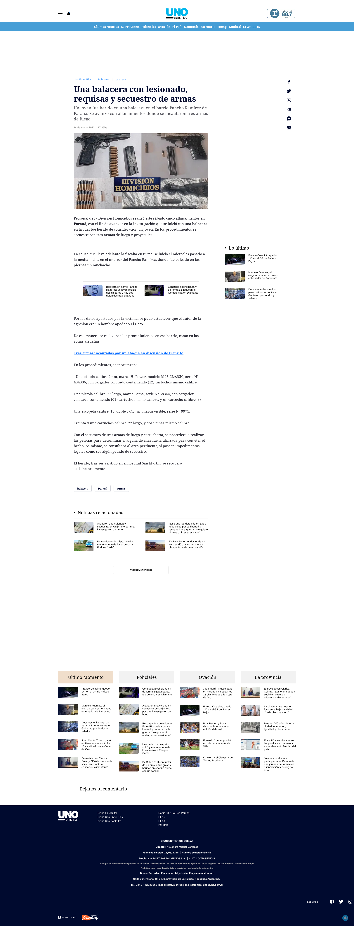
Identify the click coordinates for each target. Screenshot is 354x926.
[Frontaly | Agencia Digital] (87, 917)
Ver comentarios (141, 570)
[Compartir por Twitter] (289, 91)
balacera (121, 79)
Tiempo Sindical (229, 26)
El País (177, 26)
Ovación (164, 26)
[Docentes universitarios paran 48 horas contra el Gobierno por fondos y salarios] (252, 294)
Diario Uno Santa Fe (109, 821)
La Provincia (130, 26)
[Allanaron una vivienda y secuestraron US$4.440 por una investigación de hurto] (105, 528)
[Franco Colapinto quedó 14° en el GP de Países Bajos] (252, 259)
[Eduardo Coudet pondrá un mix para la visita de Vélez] (207, 744)
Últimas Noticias (106, 26)
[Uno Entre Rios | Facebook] (332, 901)
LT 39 (247, 26)
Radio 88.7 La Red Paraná (174, 812)
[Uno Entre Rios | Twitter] (341, 901)
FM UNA (163, 825)
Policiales (148, 26)
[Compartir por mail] (289, 127)
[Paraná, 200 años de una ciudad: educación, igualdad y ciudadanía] (268, 727)
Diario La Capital (107, 812)
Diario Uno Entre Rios (110, 816)
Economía (191, 26)
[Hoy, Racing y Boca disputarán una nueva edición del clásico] (207, 727)
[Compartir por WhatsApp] (289, 100)
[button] (60, 13)
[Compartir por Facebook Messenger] (289, 118)
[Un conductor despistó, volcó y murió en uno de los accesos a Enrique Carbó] (105, 545)
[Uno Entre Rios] (177, 13)
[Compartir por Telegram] (289, 109)
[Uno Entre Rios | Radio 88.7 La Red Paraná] (280, 13)
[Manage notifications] (345, 918)
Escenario (208, 26)
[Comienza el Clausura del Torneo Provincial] (207, 761)
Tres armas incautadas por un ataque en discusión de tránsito (128, 353)
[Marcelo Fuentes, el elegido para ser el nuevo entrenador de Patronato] (252, 276)
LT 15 (256, 26)
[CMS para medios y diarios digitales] (67, 917)
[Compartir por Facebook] (289, 81)
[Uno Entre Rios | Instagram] (350, 901)
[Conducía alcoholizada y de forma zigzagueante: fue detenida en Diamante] (172, 290)
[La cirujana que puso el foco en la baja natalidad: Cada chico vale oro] (268, 710)
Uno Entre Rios (82, 79)
